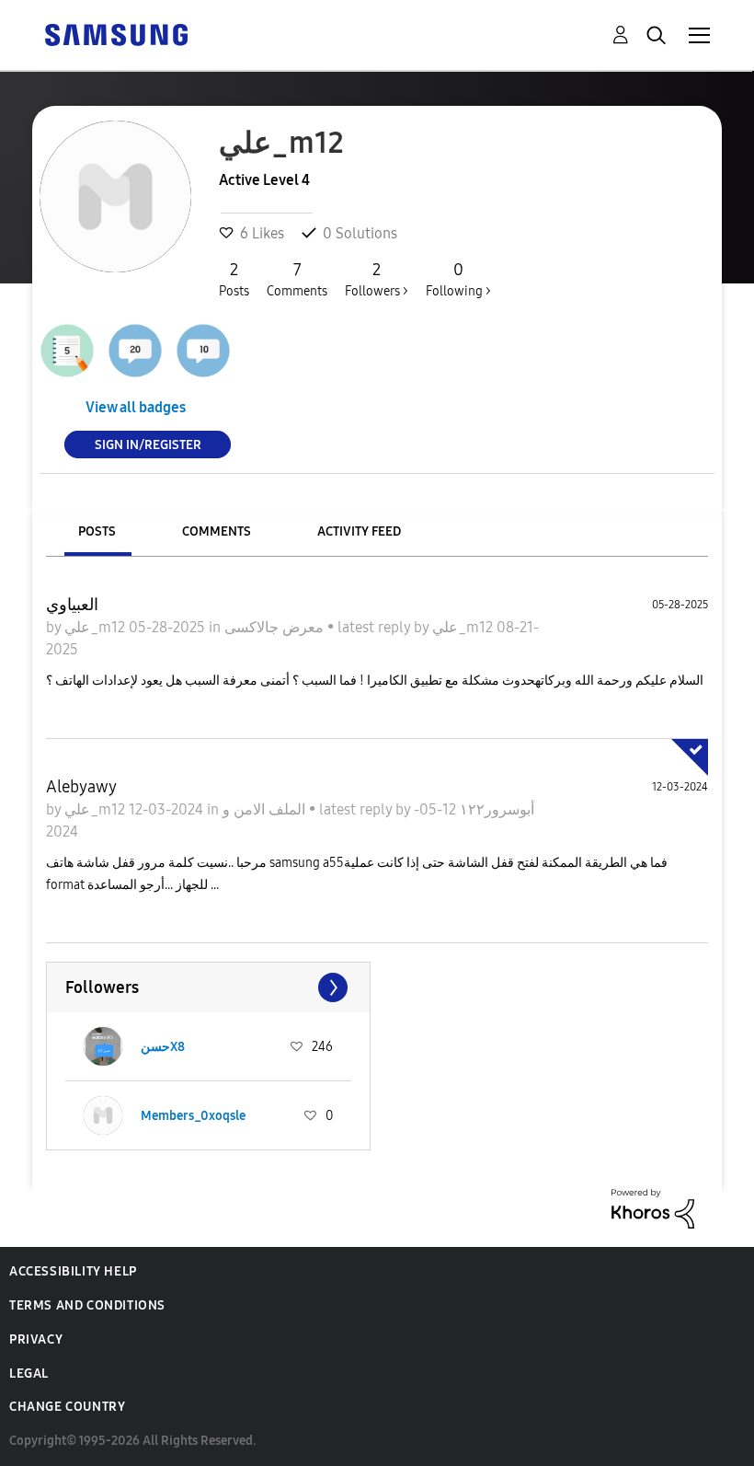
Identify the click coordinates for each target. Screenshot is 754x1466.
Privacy (36, 1339)
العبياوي (72, 604)
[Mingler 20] (135, 350)
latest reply (375, 627)
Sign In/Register (148, 444)
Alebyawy (81, 787)
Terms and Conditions (87, 1305)
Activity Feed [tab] (359, 531)
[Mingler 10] (203, 350)
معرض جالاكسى (275, 627)
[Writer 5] (67, 350)
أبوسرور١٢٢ (495, 809)
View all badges (136, 407)
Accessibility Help (73, 1271)
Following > (458, 279)
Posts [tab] (97, 531)
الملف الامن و (266, 809)
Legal (29, 1373)
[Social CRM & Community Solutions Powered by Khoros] (652, 1207)
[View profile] (103, 1046)
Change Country (67, 1406)
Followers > (376, 279)
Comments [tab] (216, 531)
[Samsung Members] (116, 33)
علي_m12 (96, 627)
